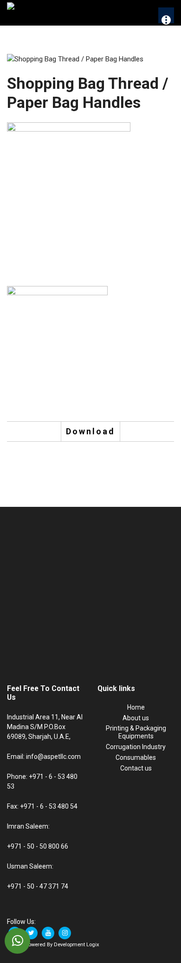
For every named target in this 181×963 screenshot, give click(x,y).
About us (136, 718)
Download (90, 431)
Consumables (136, 757)
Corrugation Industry (136, 746)
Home (136, 707)
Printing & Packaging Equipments (136, 732)
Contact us (136, 768)
